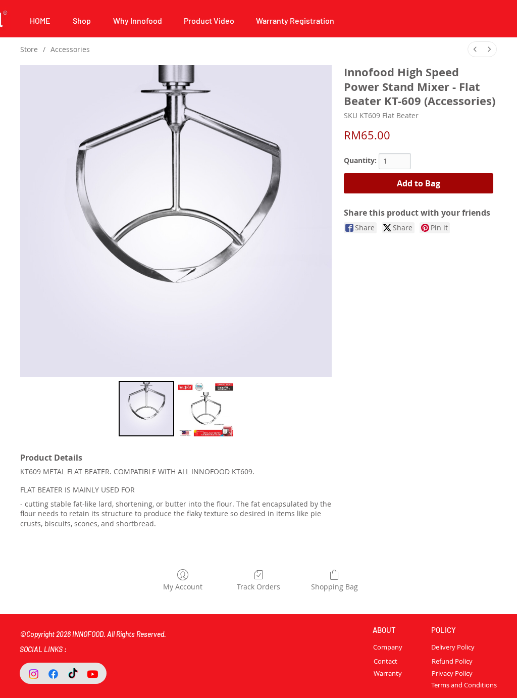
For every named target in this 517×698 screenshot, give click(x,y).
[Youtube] (92, 674)
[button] (137, 20)
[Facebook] (53, 674)
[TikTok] (73, 674)
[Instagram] (33, 674)
